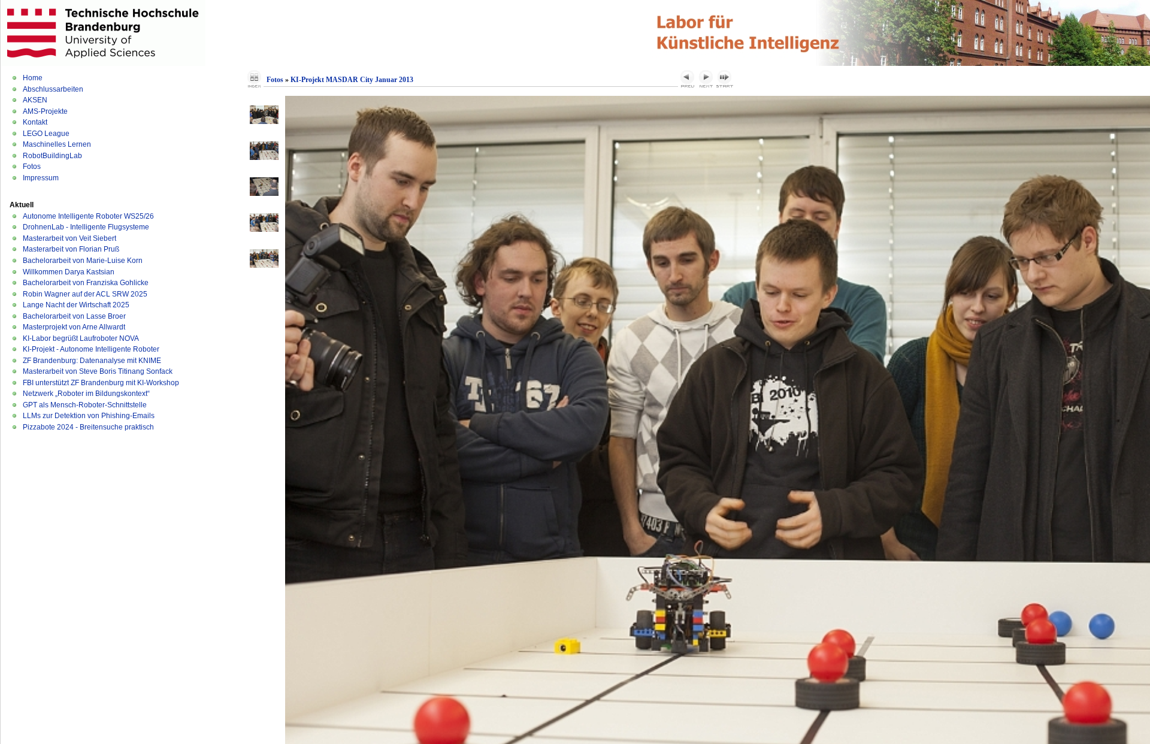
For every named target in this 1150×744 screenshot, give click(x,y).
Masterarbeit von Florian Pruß (71, 249)
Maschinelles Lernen (57, 144)
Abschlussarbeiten (53, 89)
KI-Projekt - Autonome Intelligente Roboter (91, 349)
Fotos (32, 166)
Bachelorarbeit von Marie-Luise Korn (83, 260)
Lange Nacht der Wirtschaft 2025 (76, 305)
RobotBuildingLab (52, 156)
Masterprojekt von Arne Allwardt (74, 327)
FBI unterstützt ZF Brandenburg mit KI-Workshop (101, 383)
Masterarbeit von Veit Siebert (69, 238)
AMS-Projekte (45, 111)
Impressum (41, 178)
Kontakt (35, 122)
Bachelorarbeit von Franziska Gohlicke (86, 283)
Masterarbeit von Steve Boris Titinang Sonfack (97, 371)
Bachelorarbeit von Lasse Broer (74, 316)
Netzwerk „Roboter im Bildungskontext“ (86, 393)
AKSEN (35, 100)
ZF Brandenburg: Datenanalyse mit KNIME (92, 360)
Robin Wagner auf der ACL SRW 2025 (85, 294)
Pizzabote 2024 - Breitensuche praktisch (88, 427)
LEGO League (46, 133)
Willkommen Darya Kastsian (68, 272)
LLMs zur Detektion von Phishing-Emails (89, 416)
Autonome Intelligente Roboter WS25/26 (88, 216)
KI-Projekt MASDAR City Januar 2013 (351, 79)
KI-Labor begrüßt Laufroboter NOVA (81, 338)
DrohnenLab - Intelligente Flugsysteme (86, 227)
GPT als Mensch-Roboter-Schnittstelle (85, 405)
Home (33, 78)
